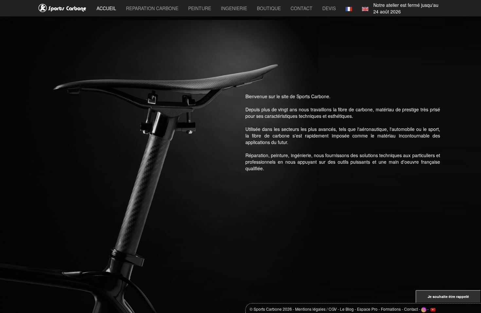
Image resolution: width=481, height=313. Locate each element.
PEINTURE (199, 8)
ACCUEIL (106, 8)
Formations (391, 309)
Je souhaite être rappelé (448, 296)
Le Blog (347, 309)
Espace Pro (367, 309)
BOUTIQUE (269, 8)
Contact (411, 309)
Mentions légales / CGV (316, 309)
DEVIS (329, 8)
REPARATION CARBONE (152, 8)
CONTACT (301, 8)
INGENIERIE (234, 8)
